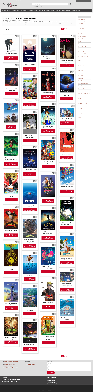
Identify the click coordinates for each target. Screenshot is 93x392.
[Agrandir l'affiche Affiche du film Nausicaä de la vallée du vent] (18, 65)
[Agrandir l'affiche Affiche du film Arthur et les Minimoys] (36, 76)
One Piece (80, 95)
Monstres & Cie (81, 88)
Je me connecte (30, 363)
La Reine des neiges (82, 46)
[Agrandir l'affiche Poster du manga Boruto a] (55, 173)
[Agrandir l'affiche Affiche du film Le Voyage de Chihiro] (55, 36)
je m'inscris (51, 372)
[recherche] (70, 4)
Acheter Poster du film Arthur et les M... (11, 342)
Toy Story (80, 113)
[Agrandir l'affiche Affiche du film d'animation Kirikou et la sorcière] (73, 130)
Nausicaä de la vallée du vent (84, 93)
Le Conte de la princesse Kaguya (83, 59)
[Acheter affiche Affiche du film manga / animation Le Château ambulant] (71, 270)
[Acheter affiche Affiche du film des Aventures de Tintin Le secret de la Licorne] (53, 208)
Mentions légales (8, 366)
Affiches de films (15, 10)
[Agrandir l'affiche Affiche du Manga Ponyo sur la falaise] (36, 181)
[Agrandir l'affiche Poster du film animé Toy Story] (55, 138)
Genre (18, 14)
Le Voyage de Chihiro (82, 65)
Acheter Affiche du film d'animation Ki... (66, 158)
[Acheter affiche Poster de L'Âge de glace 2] (34, 253)
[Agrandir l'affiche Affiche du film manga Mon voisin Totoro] (74, 36)
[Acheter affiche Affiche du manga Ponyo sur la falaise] (71, 297)
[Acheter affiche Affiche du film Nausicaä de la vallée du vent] (16, 65)
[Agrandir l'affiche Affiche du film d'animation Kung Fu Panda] (18, 207)
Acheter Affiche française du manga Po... (48, 271)
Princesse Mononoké (82, 103)
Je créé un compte (31, 364)
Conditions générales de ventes (11, 367)
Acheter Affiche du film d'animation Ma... (66, 263)
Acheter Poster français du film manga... (48, 97)
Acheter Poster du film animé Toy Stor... (48, 166)
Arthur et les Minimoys (82, 26)
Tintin (79, 111)
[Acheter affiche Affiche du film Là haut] (16, 100)
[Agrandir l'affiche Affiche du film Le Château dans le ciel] (73, 72)
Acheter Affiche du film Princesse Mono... (29, 140)
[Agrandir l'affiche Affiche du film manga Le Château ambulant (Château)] (36, 217)
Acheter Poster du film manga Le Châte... (29, 349)
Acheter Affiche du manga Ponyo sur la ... (67, 322)
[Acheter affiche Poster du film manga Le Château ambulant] (34, 320)
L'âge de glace (81, 43)
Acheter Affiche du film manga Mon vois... (67, 65)
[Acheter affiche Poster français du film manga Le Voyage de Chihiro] (53, 68)
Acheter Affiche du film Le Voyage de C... (48, 61)
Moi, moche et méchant (83, 83)
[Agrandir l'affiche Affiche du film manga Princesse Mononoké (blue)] (55, 104)
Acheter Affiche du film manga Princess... (48, 131)
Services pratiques (76, 10)
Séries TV (31, 10)
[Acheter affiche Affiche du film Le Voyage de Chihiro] (53, 36)
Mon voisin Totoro (82, 85)
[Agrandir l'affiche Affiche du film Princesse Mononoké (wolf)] (36, 112)
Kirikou (79, 41)
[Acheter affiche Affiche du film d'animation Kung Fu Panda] (16, 207)
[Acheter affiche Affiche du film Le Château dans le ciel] (71, 72)
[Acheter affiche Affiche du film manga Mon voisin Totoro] (71, 36)
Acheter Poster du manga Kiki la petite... (29, 313)
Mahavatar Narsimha (82, 80)
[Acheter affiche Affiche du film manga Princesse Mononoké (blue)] (53, 104)
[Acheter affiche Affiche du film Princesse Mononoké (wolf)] (34, 112)
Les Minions (80, 70)
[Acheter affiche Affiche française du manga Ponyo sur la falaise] (53, 245)
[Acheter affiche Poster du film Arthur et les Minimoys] (16, 315)
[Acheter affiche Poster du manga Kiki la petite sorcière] (34, 286)
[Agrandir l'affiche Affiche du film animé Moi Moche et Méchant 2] (18, 36)
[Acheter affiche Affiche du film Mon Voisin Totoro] (34, 36)
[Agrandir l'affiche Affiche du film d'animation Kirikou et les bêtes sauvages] (55, 314)
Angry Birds (80, 23)
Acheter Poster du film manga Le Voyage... (67, 123)
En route (80, 33)
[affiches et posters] (10, 4)
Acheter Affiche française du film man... (66, 227)
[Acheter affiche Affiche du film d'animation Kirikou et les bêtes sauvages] (53, 314)
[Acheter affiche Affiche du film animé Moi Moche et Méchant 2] (16, 36)
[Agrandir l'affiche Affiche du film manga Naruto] (18, 171)
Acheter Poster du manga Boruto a (48, 201)
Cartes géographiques (56, 10)
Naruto (79, 90)
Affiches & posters (5, 14)
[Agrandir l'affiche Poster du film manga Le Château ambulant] (36, 320)
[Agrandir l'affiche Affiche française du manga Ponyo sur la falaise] (55, 245)
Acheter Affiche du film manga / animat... (67, 290)
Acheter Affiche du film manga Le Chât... (29, 246)
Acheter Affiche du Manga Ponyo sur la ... (29, 210)
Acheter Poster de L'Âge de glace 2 (29, 279)
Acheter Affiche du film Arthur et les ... (29, 105)
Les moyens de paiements (10, 363)
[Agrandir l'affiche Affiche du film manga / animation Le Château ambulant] (73, 270)
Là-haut (79, 48)
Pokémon (80, 98)
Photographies (24, 10)
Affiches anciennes (46, 10)
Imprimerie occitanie (50, 390)
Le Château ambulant (82, 53)
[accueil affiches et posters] (2, 10)
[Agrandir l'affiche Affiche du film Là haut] (18, 100)
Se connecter (80, 0)
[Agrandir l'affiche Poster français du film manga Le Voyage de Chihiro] (55, 68)
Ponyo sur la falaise (82, 101)
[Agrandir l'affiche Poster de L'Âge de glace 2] (36, 253)
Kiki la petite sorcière (82, 38)
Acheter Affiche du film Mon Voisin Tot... (29, 69)
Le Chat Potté (81, 51)
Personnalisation (66, 10)
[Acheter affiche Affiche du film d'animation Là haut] (71, 165)
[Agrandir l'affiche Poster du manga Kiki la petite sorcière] (36, 286)
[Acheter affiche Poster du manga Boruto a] (53, 173)
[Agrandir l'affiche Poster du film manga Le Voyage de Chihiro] (74, 106)
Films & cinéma (13, 14)
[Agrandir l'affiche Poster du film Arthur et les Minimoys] (18, 315)
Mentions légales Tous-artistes (11, 361)
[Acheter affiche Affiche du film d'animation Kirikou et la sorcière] (71, 130)
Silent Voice (80, 108)
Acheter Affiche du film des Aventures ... (48, 238)
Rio (79, 106)
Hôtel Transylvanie (82, 36)
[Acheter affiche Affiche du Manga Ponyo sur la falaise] (34, 181)
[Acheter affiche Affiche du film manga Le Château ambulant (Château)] (34, 217)
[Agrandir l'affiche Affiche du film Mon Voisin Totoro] (36, 36)
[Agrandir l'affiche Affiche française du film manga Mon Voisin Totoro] (73, 198)
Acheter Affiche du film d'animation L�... (66, 191)
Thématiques (7, 10)
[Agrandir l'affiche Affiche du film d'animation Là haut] (73, 165)
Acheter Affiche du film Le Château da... (66, 98)
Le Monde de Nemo (82, 63)
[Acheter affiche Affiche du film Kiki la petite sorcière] (34, 147)
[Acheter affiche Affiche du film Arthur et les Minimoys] (34, 76)
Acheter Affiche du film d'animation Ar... (11, 164)
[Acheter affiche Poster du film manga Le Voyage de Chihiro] (72, 106)
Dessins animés (37, 10)
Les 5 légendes (81, 68)
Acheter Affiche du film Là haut (11, 127)
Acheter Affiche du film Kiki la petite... (30, 174)
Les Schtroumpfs (81, 73)
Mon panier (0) (87, 0)
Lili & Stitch (80, 75)
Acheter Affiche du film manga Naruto (11, 200)
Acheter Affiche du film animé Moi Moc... (11, 58)
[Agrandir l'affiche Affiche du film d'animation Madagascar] (73, 234)
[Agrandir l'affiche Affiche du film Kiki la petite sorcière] (36, 147)
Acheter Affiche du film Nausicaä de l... (11, 93)
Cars (79, 31)
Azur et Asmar (81, 28)
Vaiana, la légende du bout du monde (84, 116)
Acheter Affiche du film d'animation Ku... (11, 235)
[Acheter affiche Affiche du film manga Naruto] (16, 171)
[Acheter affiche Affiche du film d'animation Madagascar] (71, 234)
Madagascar (80, 78)
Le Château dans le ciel (83, 56)
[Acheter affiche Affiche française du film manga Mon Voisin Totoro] (71, 198)
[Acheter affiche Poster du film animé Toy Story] (53, 138)
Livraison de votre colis (9, 364)
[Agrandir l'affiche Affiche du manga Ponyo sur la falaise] (73, 297)
